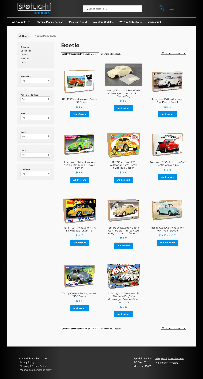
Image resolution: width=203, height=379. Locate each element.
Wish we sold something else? (35, 370)
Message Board (78, 22)
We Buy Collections (130, 22)
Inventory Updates (103, 22)
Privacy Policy (26, 362)
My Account (154, 22)
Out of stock (79, 114)
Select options (167, 242)
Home (25, 36)
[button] (29, 22)
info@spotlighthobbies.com (169, 358)
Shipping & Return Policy (32, 366)
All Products (19, 22)
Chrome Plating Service (50, 22)
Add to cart (123, 108)
